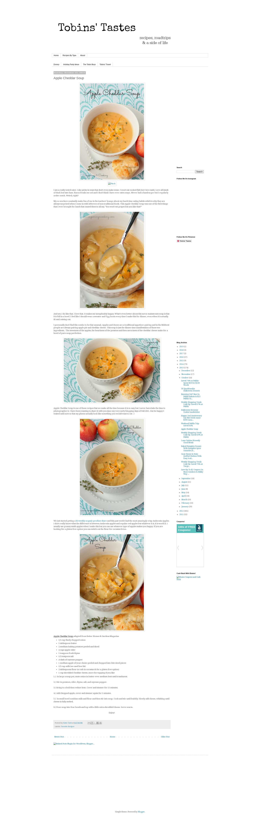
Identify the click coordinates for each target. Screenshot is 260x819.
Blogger (141, 812)
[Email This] (89, 722)
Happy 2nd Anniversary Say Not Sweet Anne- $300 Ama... (191, 418)
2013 (181, 368)
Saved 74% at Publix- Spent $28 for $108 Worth (190, 383)
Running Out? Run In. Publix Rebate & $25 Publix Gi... (190, 396)
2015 (181, 361)
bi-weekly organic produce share (91, 521)
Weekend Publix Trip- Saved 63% (190, 424)
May (183, 492)
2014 (181, 364)
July (183, 485)
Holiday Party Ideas (71, 64)
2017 (181, 353)
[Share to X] (94, 722)
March (184, 500)
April (183, 496)
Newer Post (59, 737)
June (183, 489)
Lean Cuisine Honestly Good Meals (190, 441)
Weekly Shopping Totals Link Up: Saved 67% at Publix (192, 404)
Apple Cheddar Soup (189, 429)
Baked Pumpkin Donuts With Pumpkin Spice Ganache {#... (191, 448)
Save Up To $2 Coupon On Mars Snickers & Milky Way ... (192, 472)
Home (56, 55)
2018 (181, 350)
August (184, 482)
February (185, 503)
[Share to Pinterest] (100, 722)
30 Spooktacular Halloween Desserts (190, 390)
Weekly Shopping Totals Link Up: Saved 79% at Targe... (192, 464)
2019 (181, 347)
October (185, 378)
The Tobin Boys (89, 64)
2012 (181, 511)
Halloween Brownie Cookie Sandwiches (190, 411)
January (185, 507)
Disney (56, 64)
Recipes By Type (69, 55)
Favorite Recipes (67, 726)
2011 (181, 514)
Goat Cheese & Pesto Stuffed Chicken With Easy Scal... (191, 456)
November (186, 374)
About (82, 55)
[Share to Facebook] (97, 722)
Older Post (165, 737)
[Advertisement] (190, 117)
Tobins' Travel (105, 64)
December (186, 371)
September (186, 478)
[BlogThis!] (91, 722)
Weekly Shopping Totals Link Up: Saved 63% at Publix (192, 435)
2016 (181, 357)
